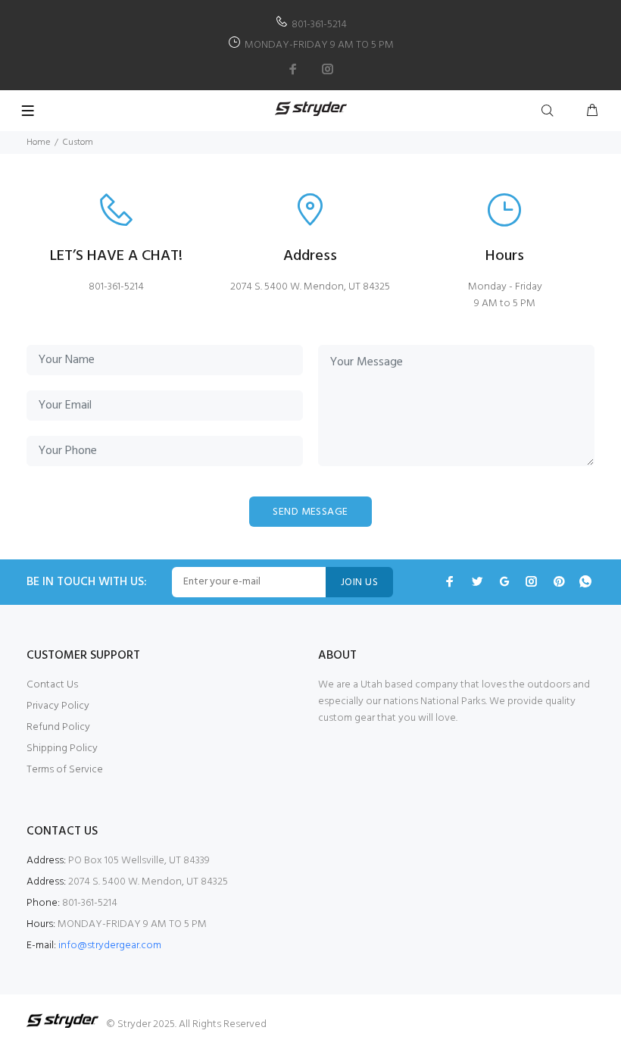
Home (38, 142)
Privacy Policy (58, 706)
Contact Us (52, 685)
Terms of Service (65, 769)
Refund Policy (58, 727)
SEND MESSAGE (310, 512)
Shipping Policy (62, 748)
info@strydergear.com (109, 945)
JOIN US (359, 582)
